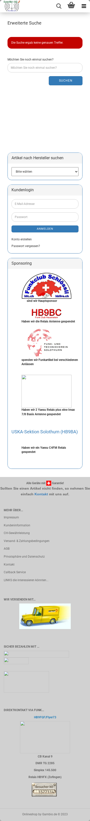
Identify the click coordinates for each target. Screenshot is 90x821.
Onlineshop (30, 814)
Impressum (11, 517)
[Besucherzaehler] (44, 789)
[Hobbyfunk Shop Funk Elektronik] (10, 6)
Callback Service (15, 572)
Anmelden (45, 228)
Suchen (65, 80)
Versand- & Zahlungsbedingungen (27, 541)
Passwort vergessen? (26, 246)
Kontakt (41, 494)
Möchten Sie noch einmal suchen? (31, 59)
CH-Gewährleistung (17, 533)
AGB (7, 548)
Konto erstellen (22, 239)
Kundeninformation (17, 525)
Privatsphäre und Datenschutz (24, 556)
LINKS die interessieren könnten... (26, 580)
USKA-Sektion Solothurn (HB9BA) (45, 431)
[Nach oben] (76, 813)
